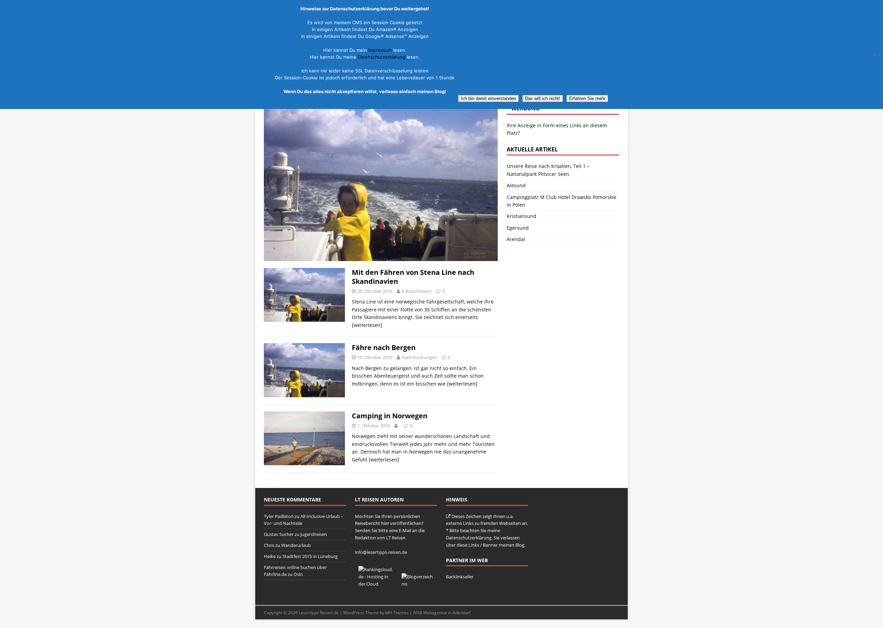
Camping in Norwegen (389, 415)
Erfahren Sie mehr (587, 98)
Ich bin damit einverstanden (488, 98)
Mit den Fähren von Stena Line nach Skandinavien (413, 277)
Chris (269, 545)
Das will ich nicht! (542, 98)
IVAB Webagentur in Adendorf (441, 613)
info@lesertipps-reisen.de (381, 552)
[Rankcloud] (376, 584)
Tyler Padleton (279, 516)
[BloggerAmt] (417, 584)
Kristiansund (521, 216)
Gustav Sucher (279, 534)
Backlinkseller (460, 577)
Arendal (516, 239)
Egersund (518, 228)
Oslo (298, 574)
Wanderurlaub (296, 545)
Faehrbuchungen (419, 357)
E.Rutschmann (416, 291)
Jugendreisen (313, 534)
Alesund (516, 185)
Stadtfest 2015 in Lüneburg (310, 556)
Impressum (380, 50)
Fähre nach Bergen (384, 347)
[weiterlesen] (367, 325)
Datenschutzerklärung (469, 538)
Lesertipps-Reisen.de (319, 613)
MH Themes (397, 613)
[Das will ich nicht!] (874, 54)
